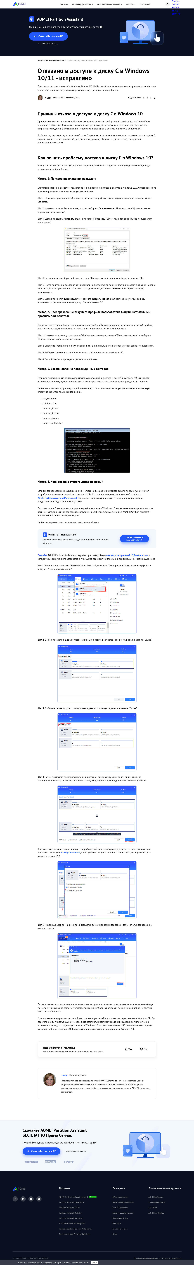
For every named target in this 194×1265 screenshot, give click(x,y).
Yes (130, 1049)
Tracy (49, 97)
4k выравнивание (70, 852)
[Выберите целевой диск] (97, 742)
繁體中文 (176, 13)
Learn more (83, 1262)
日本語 (175, 10)
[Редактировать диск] (97, 814)
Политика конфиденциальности (147, 1258)
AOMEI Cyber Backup (156, 1202)
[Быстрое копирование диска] (97, 674)
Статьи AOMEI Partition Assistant (53, 60)
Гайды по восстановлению (123, 1202)
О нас (115, 1234)
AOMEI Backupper (155, 1197)
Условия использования (171, 1258)
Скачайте (42, 555)
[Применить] (97, 966)
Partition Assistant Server (69, 1207)
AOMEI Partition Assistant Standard (73, 1197)
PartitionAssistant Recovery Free (72, 1223)
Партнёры (117, 1223)
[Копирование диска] (97, 604)
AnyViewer (152, 1207)
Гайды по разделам (120, 1197)
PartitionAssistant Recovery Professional (75, 1229)
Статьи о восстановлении (123, 1213)
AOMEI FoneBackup (156, 1213)
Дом (39, 60)
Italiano (175, 4)
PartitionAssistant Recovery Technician (74, 1234)
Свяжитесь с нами (120, 1229)
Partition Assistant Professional (71, 1202)
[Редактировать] (97, 890)
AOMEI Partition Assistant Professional (57, 497)
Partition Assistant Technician (71, 1218)
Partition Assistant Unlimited (70, 1213)
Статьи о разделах (120, 1207)
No (145, 1049)
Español (175, 7)
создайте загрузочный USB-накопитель (127, 555)
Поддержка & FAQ (120, 1218)
